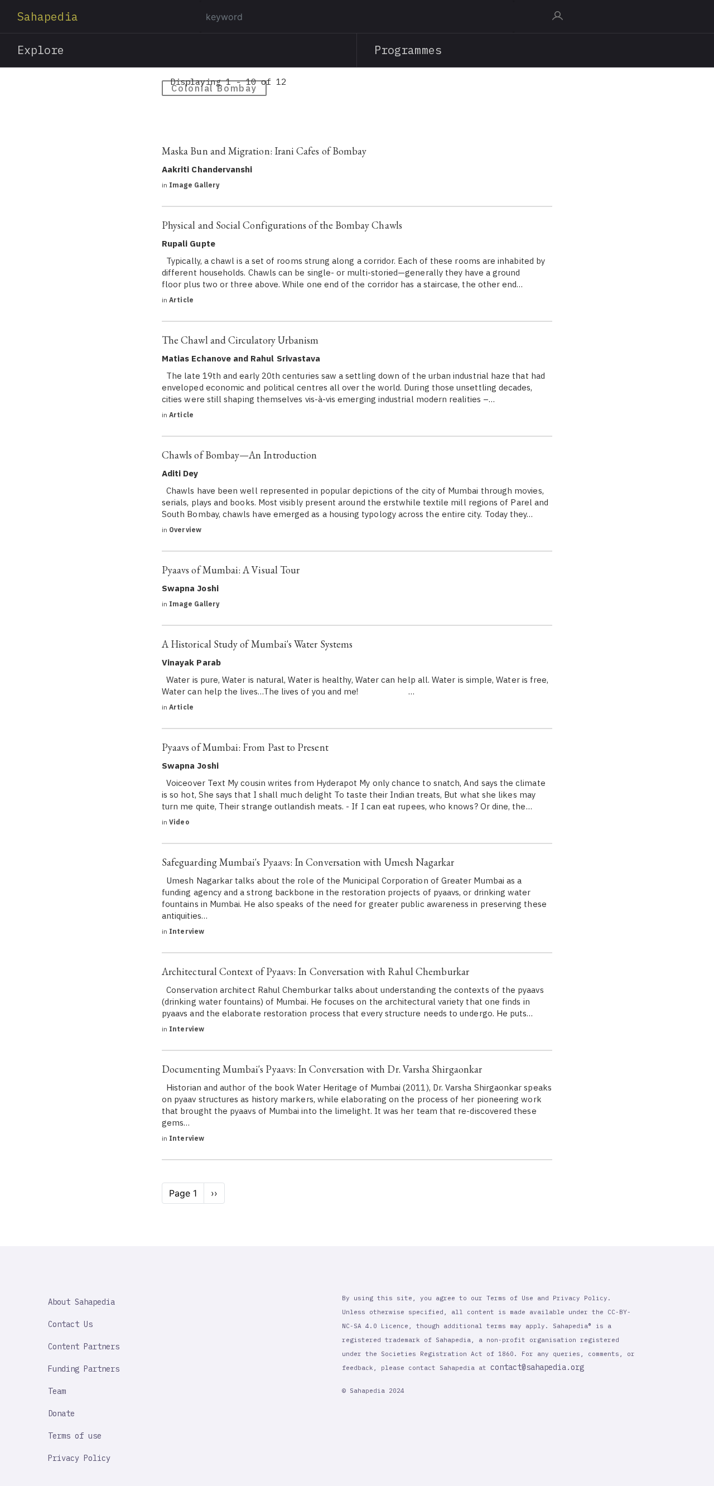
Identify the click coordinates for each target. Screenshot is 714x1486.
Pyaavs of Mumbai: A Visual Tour (231, 569)
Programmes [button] (408, 49)
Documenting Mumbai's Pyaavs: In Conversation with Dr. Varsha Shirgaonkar (322, 1069)
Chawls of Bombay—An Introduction (239, 454)
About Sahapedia (81, 1302)
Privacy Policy (79, 1458)
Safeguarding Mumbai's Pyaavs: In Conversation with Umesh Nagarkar (308, 862)
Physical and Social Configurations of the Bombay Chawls (282, 225)
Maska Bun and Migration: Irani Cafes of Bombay (264, 150)
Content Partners (83, 1347)
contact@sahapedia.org (537, 1367)
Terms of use (75, 1436)
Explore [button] (41, 49)
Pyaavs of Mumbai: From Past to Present (245, 747)
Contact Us (70, 1324)
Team (57, 1391)
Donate (61, 1413)
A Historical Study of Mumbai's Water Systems (257, 644)
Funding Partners (83, 1369)
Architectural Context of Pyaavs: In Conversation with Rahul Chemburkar (315, 971)
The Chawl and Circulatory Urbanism (240, 340)
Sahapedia (47, 16)
